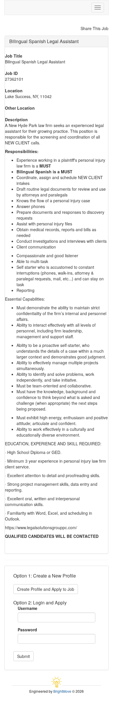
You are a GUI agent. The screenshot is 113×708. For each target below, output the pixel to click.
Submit (23, 656)
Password (27, 629)
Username (27, 608)
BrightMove (62, 691)
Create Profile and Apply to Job (45, 589)
